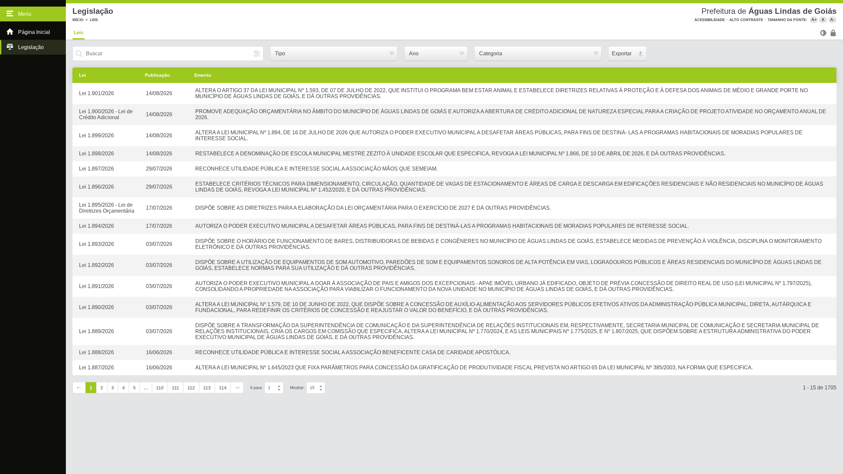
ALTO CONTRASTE (746, 20)
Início (78, 20)
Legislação (31, 47)
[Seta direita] (237, 387)
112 (191, 387)
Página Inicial (34, 32)
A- (832, 19)
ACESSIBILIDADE (709, 20)
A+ (814, 19)
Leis (94, 20)
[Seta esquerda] (79, 387)
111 (175, 387)
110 (160, 387)
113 (207, 387)
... (146, 387)
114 (223, 387)
